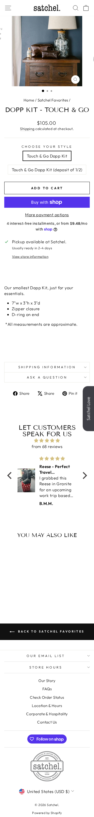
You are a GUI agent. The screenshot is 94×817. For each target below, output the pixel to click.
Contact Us (47, 722)
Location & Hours (47, 705)
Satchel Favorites (53, 100)
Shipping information (47, 367)
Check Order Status (47, 697)
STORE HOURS (45, 667)
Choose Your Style (47, 146)
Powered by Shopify (47, 813)
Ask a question (47, 377)
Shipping (27, 128)
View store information (30, 256)
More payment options (47, 214)
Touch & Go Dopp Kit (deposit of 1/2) (47, 169)
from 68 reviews (47, 446)
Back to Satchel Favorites (50, 631)
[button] (10, 475)
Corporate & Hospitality (47, 714)
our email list (46, 656)
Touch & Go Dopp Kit (47, 155)
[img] (47, 441)
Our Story (47, 680)
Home (29, 100)
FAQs (47, 688)
